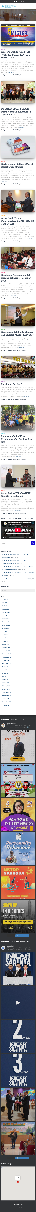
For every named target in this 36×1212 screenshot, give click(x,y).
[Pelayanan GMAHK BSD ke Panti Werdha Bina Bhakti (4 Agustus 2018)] (18, 92)
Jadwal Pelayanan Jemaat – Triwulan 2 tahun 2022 (16, 578)
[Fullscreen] (32, 538)
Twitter (16, 2)
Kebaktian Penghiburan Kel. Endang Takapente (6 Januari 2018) (16, 278)
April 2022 (5, 606)
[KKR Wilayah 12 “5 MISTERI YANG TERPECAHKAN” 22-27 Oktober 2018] (18, 35)
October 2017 (5, 698)
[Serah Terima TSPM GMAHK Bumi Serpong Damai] (18, 476)
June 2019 (5, 634)
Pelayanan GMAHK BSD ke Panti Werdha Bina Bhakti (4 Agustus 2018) (16, 111)
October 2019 (5, 622)
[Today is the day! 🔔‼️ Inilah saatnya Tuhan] (18, 968)
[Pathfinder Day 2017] (18, 367)
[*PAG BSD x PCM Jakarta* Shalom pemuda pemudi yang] (18, 746)
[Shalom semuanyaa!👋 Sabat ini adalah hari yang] (18, 882)
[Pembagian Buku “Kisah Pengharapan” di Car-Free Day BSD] (18, 417)
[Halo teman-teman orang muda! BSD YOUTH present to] (18, 916)
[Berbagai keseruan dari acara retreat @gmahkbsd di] (18, 1138)
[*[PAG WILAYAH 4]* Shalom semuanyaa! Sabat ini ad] (18, 814)
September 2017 (6, 702)
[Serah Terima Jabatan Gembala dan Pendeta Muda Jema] (18, 1104)
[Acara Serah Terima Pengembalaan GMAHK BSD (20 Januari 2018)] (18, 201)
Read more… (10, 72)
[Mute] (30, 538)
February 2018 (6, 686)
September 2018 (6, 663)
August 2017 (5, 705)
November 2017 (6, 695)
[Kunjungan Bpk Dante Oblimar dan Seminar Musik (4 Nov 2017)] (18, 315)
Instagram (21, 2)
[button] (18, 1182)
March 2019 (5, 644)
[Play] (3, 538)
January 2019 (6, 650)
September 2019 (6, 625)
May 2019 (4, 638)
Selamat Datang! (18, 1204)
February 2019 (6, 647)
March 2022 (5, 609)
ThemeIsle (23, 1208)
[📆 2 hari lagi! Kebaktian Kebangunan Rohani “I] (18, 1036)
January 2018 (6, 689)
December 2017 (6, 692)
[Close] (18, 1178)
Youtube (14, 2)
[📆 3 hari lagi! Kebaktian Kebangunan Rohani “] (18, 1070)
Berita (3, 49)
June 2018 (5, 673)
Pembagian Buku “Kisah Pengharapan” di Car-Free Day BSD (16, 439)
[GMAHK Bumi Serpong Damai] (9, 6)
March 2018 (5, 682)
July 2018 (4, 670)
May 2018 (4, 676)
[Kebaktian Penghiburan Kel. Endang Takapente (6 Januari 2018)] (18, 258)
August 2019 (5, 628)
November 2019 (6, 618)
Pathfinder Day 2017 (11, 384)
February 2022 (6, 612)
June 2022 (5, 599)
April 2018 (5, 679)
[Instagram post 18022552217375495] (18, 780)
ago (23, 75)
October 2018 (5, 660)
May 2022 (4, 602)
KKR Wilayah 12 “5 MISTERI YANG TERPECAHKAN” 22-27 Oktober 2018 (16, 54)
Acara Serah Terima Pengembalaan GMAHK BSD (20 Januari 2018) (17, 221)
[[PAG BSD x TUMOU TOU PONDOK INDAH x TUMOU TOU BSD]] (18, 848)
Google (19, 2)
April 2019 (5, 641)
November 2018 (6, 657)
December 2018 (6, 654)
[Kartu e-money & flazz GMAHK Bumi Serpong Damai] (18, 147)
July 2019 (4, 631)
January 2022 (6, 615)
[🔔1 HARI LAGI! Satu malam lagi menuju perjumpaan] (18, 1002)
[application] (18, 530)
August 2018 (5, 666)
